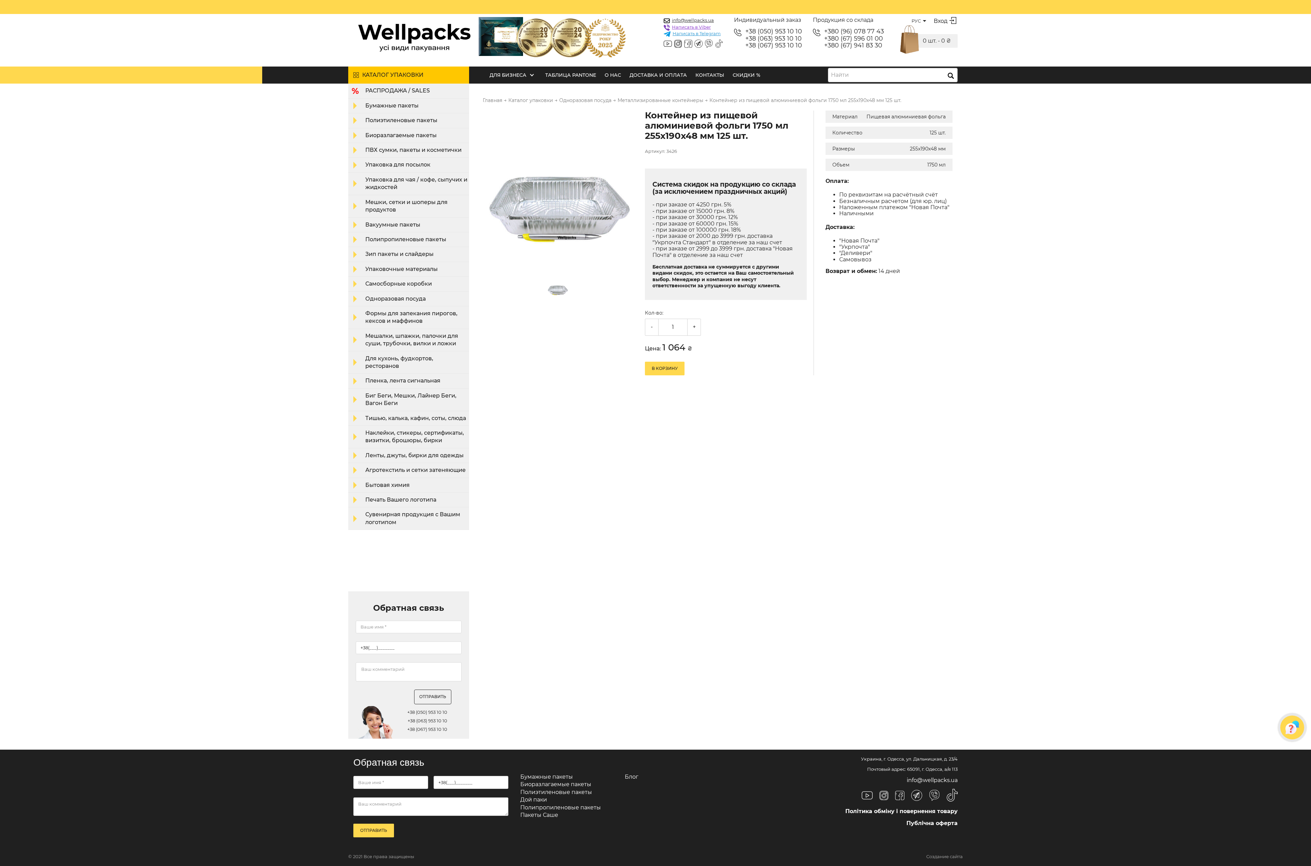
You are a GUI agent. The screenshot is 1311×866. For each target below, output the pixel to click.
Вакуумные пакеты (392, 224)
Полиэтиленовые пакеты (401, 120)
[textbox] (842, 75)
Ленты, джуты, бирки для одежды (414, 455)
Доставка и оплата (658, 75)
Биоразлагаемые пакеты (401, 135)
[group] (559, 188)
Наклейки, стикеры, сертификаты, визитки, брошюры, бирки (414, 437)
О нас (613, 75)
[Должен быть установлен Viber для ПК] (709, 44)
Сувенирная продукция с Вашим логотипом (412, 518)
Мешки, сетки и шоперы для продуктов (406, 206)
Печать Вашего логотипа (400, 499)
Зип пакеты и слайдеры (399, 254)
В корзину (665, 368)
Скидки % (746, 75)
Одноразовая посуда (395, 298)
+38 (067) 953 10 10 (773, 45)
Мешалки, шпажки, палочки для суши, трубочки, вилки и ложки (411, 340)
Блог (631, 777)
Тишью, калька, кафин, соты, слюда (415, 418)
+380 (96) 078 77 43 (854, 31)
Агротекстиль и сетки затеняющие (415, 470)
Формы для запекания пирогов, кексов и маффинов (411, 317)
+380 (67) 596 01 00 (853, 38)
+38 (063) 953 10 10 (773, 38)
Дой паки (533, 799)
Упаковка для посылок (398, 164)
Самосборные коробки (398, 283)
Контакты (709, 75)
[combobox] (893, 75)
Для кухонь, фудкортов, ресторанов (399, 362)
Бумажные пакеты (392, 105)
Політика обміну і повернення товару (901, 811)
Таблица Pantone (570, 75)
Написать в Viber (691, 27)
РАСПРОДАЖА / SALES (397, 90)
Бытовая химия (387, 485)
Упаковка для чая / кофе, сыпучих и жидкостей (416, 183)
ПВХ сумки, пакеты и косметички (413, 150)
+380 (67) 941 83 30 (853, 45)
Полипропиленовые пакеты (405, 239)
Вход (940, 21)
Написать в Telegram (697, 33)
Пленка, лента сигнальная (402, 380)
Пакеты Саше (539, 815)
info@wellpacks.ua (693, 20)
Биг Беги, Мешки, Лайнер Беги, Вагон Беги (410, 399)
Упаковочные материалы (401, 269)
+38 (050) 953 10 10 (773, 31)
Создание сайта (944, 856)
